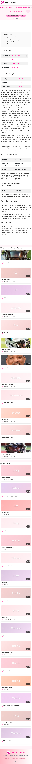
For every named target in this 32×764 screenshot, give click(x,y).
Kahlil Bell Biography (11, 36)
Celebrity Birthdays (10, 2)
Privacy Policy (23, 758)
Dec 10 (14, 56)
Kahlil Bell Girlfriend (11, 42)
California (22, 86)
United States (16, 63)
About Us (7, 758)
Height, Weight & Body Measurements (16, 40)
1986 (18, 56)
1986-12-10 (23, 56)
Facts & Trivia (9, 44)
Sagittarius (15, 67)
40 (13, 59)
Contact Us (14, 758)
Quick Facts (8, 34)
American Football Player (22, 7)
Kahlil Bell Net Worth (11, 38)
